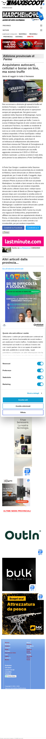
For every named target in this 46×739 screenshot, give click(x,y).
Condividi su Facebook (13, 228)
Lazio (6, 654)
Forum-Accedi (10, 7)
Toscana (29, 652)
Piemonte (29, 644)
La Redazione (25, 248)
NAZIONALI (23, 34)
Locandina (8, 672)
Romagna (7, 651)
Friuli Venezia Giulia (10, 652)
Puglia (28, 647)
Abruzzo (7, 642)
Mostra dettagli (33, 393)
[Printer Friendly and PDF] (6, 232)
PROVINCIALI (8, 37)
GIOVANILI (19, 37)
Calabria (7, 646)
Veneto (28, 659)
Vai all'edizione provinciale (12, 269)
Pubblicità (8, 674)
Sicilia (28, 651)
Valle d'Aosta (30, 646)
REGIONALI (33, 34)
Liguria (7, 656)
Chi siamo (8, 667)
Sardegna (29, 649)
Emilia (6, 649)
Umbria (28, 658)
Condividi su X (33, 228)
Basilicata (7, 644)
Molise (28, 642)
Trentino (29, 654)
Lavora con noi (9, 670)
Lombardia (8, 658)
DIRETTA (30, 37)
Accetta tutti (23, 400)
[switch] (40, 370)
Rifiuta (23, 412)
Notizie (8, 30)
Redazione (8, 665)
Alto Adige (29, 656)
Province (9, 25)
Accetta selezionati (23, 406)
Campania (7, 647)
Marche (7, 659)
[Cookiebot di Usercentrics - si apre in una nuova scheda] (33, 325)
